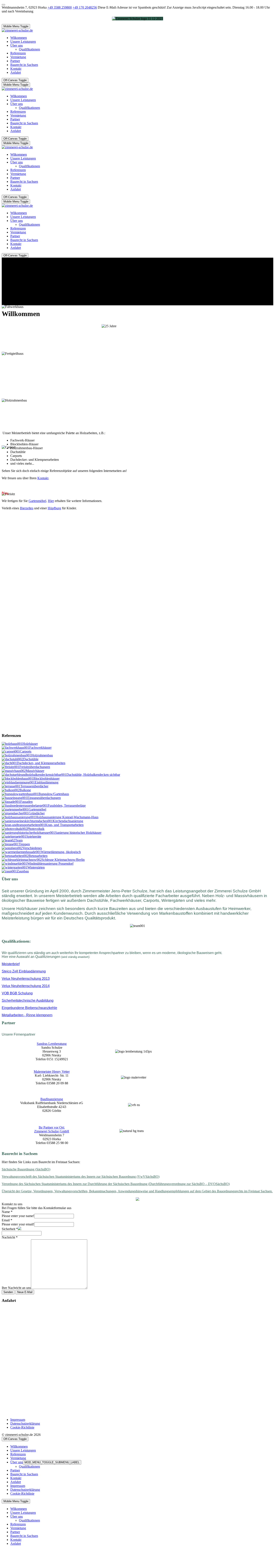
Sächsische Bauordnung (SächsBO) (26, 1169)
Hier (51, 501)
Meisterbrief (11, 964)
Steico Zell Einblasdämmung (24, 971)
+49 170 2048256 (85, 7)
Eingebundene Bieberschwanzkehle (29, 1008)
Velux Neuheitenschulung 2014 (26, 986)
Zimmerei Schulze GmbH (51, 1131)
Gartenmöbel (37, 501)
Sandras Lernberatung (52, 1043)
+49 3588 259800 (59, 7)
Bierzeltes (26, 508)
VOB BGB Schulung (17, 993)
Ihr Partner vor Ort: (52, 1127)
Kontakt (42, 478)
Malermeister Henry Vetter (52, 1071)
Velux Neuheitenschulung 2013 (26, 978)
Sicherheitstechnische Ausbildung (27, 1000)
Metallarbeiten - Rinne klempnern (27, 1015)
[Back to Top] (3, 4)
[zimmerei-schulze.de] (17, 30)
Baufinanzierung (51, 1099)
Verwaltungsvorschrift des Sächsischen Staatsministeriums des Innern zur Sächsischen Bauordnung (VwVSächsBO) (80, 1176)
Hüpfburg (54, 508)
